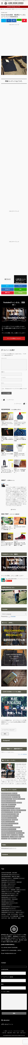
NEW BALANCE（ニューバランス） (9, 817)
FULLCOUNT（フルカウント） (8, 808)
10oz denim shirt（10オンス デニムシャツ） (10, 795)
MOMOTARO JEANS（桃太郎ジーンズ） (10, 815)
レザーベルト (4, 838)
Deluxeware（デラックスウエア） (9, 802)
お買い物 (4, 1032)
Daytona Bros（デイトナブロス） (8, 800)
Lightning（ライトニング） (7, 812)
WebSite (14, 509)
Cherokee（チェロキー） (7, 798)
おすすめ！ (4, 834)
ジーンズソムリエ (5, 836)
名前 (2, 371)
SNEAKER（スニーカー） (7, 825)
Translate (13, 616)
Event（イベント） (12, 804)
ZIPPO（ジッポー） (20, 833)
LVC (17, 814)
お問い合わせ (23, 1032)
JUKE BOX (13, 810)
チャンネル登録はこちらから (14, 338)
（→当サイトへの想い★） (21, 783)
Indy (7, 485)
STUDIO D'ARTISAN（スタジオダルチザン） (11, 827)
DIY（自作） (4, 804)
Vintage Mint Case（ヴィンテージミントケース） (12, 831)
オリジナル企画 (14, 834)
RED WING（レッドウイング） (8, 821)
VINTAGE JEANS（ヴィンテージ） (9, 829)
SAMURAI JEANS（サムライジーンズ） (10, 823)
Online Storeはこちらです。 (14, 6)
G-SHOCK (18, 808)
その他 (8, 834)
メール (3, 377)
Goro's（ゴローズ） (6, 810)
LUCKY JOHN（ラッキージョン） (8, 814)
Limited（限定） (17, 812)
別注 (9, 838)
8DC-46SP (14, 793)
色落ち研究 (10, 1032)
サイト (2, 383)
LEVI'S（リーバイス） (21, 810)
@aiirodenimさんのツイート (8, 848)
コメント (3, 358)
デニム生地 (21, 836)
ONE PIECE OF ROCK (6, 819)
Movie (14, 1032)
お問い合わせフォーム (7, 1024)
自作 (18, 1032)
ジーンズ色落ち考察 (14, 836)
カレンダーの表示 (22, 754)
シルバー (20, 834)
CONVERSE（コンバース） (19, 798)
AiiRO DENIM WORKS (6, 797)
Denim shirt (19, 802)
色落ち (19, 838)
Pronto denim (14, 819)
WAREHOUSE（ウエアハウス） (8, 833)
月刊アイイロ (14, 838)
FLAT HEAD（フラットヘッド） (8, 806)
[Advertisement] (14, 39)
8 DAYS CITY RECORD (6, 793)
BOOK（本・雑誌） (16, 797)
